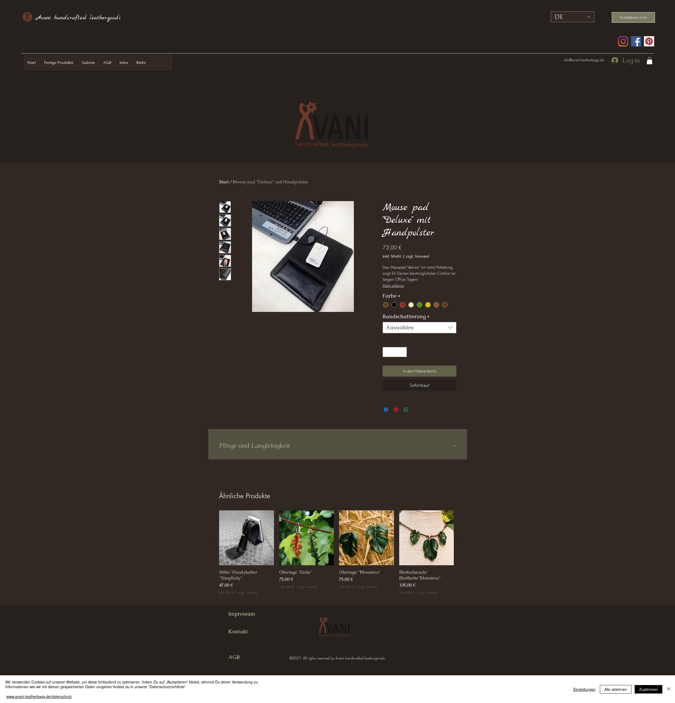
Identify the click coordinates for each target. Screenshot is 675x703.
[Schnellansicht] (246, 537)
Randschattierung (406, 316)
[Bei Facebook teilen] (386, 409)
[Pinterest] (649, 41)
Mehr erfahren (393, 285)
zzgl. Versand (417, 256)
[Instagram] (623, 41)
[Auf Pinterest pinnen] (396, 409)
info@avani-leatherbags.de (583, 59)
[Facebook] (636, 41)
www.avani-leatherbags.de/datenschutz (39, 696)
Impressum (241, 613)
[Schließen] (669, 689)
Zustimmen (648, 689)
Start (224, 182)
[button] (650, 60)
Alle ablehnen (615, 689)
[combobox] (419, 327)
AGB (234, 657)
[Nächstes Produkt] (461, 537)
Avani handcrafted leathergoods (78, 18)
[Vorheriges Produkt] (211, 537)
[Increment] (402, 352)
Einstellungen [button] (584, 689)
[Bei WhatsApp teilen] (406, 409)
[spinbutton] (394, 352)
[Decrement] (386, 352)
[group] (336, 555)
